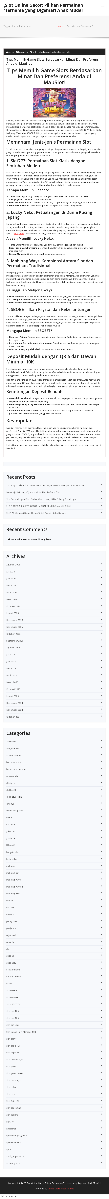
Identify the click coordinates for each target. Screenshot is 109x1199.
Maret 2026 (12, 599)
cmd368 (10, 803)
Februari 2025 (13, 689)
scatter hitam (13, 969)
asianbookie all (13, 755)
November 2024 (14, 709)
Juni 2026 (11, 578)
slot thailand (12, 1114)
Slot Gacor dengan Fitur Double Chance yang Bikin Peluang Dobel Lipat (41, 499)
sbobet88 (11, 962)
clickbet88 (11, 789)
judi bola (10, 838)
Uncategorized (13, 1163)
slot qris (10, 1094)
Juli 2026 (10, 571)
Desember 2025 (14, 620)
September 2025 (15, 640)
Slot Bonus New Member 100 (21, 1031)
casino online (12, 776)
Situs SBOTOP (13, 1004)
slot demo (11, 1038)
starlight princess (15, 1156)
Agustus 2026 (13, 564)
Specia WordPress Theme (61, 1188)
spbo (8, 1149)
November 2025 (14, 626)
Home (60, 26)
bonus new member (16, 769)
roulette (10, 941)
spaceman (11, 1128)
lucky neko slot (49, 52)
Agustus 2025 (13, 647)
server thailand (13, 976)
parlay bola (11, 921)
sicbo (9, 983)
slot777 (10, 1121)
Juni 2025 (11, 661)
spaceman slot (13, 1142)
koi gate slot (12, 852)
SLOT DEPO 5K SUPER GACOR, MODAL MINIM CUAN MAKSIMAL (39, 505)
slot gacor (11, 1066)
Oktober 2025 (13, 633)
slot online (11, 1087)
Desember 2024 (14, 702)
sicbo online (12, 997)
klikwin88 (10, 845)
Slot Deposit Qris (15, 1059)
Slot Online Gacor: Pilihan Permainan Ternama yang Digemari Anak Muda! (44, 8)
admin (11, 52)
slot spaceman (13, 1107)
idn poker (11, 824)
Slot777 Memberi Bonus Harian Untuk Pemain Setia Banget (36, 512)
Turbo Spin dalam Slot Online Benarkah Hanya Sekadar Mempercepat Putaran (45, 485)
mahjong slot (12, 872)
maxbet (10, 907)
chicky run (11, 783)
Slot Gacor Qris (14, 1080)
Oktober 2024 (13, 716)
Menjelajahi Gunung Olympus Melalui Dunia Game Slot (33, 492)
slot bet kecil (12, 1024)
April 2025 (11, 675)
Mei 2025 (11, 668)
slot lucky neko (64, 52)
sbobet (10, 955)
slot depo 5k (12, 1052)
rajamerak (11, 935)
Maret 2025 (12, 682)
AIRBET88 (11, 741)
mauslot (10, 900)
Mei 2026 (11, 585)
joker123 (10, 831)
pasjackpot (11, 928)
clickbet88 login (14, 796)
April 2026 (11, 592)
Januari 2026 (12, 613)
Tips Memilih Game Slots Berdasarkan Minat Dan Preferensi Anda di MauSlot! (52, 61)
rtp (8, 948)
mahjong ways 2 (14, 886)
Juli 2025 (10, 654)
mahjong (10, 866)
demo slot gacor (14, 810)
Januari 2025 (12, 696)
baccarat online (13, 762)
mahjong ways (13, 879)
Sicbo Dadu (11, 990)
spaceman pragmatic (16, 1135)
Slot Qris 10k (12, 1100)
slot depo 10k (13, 1045)
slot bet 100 (12, 1011)
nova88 (10, 914)
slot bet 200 (12, 1018)
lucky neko (23, 52)
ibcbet (9, 817)
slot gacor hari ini (14, 1073)
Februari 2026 (13, 606)
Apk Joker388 (13, 748)
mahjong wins (13, 893)
